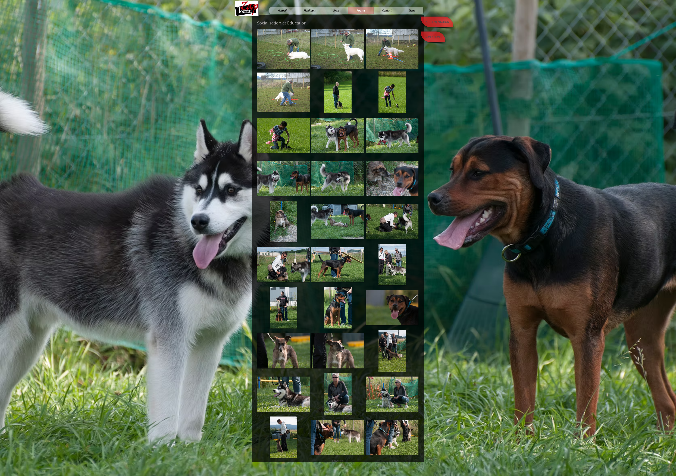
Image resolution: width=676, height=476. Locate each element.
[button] (283, 49)
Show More (337, 460)
